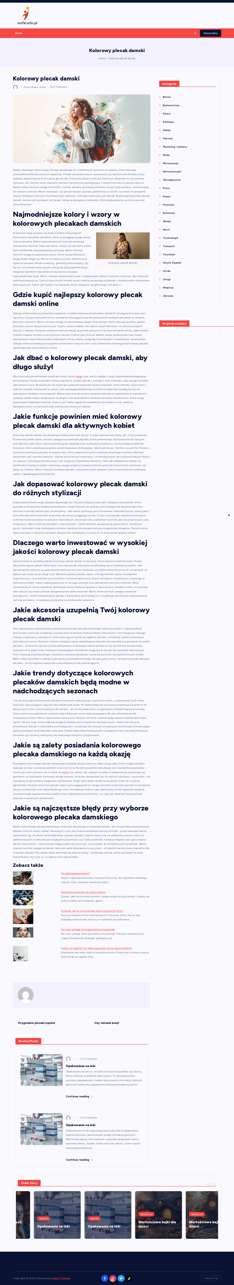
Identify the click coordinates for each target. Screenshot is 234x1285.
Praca (166, 188)
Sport (166, 229)
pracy (65, 772)
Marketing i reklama (175, 146)
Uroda (166, 270)
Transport (169, 246)
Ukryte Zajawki (172, 262)
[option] (41, 1215)
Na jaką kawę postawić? (75, 873)
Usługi (42, 87)
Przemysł (168, 204)
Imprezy (168, 138)
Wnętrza (168, 287)
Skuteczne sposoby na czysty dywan (83, 892)
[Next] (213, 1182)
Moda (27, 87)
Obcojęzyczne (172, 179)
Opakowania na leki (37, 1226)
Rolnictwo (169, 212)
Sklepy (34, 87)
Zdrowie (168, 295)
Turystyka (169, 254)
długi (79, 376)
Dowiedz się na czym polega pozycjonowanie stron (92, 910)
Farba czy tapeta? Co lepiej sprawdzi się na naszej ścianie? (96, 948)
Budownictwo (171, 105)
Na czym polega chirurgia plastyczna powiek (88, 929)
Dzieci (166, 113)
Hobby (167, 130)
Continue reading (78, 1096)
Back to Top (212, 1278)
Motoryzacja (170, 163)
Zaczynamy (210, 33)
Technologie (170, 237)
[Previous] (208, 1182)
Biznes (167, 96)
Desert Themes (61, 1278)
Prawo (166, 196)
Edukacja (168, 121)
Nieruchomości (172, 171)
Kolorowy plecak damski (122, 58)
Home (18, 33)
